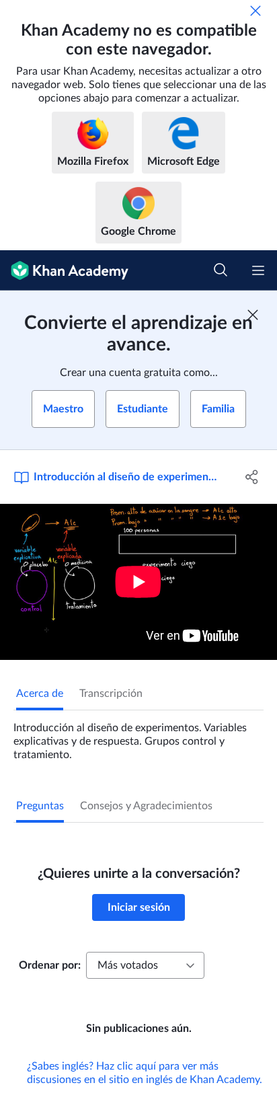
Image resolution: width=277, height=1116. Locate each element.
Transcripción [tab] (111, 693)
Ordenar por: (50, 965)
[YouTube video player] (138, 582)
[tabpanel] (138, 735)
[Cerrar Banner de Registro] (252, 314)
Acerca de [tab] (39, 693)
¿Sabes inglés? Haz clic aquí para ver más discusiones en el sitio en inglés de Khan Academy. (144, 1073)
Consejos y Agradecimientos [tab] (146, 806)
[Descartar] (255, 11)
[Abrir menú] (258, 270)
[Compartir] (252, 476)
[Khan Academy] (64, 270)
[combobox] (145, 965)
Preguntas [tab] (40, 806)
